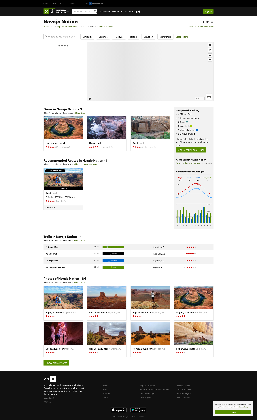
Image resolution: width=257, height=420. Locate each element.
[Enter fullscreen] (210, 45)
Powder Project (184, 393)
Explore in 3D (50, 207)
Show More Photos (56, 362)
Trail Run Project (184, 389)
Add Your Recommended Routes (86, 164)
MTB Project (145, 397)
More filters (165, 36)
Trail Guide (105, 11)
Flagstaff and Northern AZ (68, 26)
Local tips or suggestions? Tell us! (201, 26)
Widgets (106, 393)
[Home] (57, 11)
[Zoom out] (210, 59)
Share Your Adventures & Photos (154, 389)
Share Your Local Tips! (191, 149)
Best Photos (117, 11)
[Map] (150, 71)
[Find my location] (210, 50)
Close (233, 412)
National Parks (183, 397)
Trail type (119, 36)
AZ (52, 26)
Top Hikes (129, 11)
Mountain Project (148, 393)
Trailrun (72, 3)
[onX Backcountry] (94, 3)
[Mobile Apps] (138, 11)
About (105, 385)
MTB (54, 3)
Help (105, 389)
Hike (62, 3)
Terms (134, 417)
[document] (233, 408)
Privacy (141, 417)
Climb (46, 3)
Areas (46, 26)
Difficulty (87, 36)
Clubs (105, 397)
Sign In (208, 11)
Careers (47, 402)
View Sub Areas (105, 26)
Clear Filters (182, 36)
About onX (49, 398)
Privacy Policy (243, 407)
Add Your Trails (79, 240)
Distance (103, 36)
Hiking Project (183, 385)
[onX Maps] (50, 381)
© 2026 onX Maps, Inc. (121, 417)
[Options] (209, 97)
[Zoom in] (210, 55)
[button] (203, 21)
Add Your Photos (80, 282)
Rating (133, 36)
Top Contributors (147, 385)
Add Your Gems (80, 113)
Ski (81, 3)
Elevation (148, 36)
